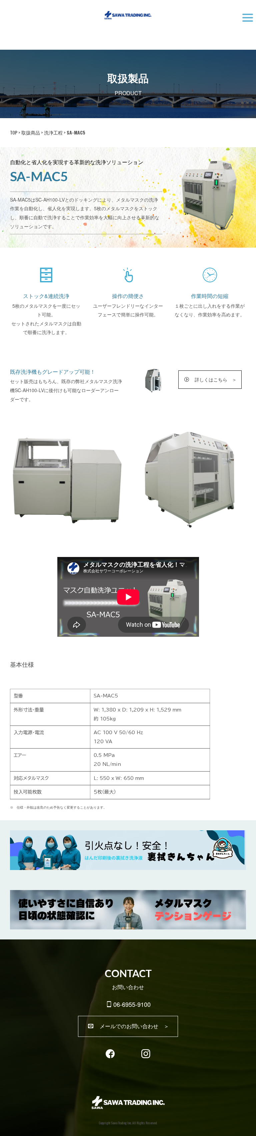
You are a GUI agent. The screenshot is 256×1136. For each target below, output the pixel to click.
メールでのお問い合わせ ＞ (131, 1026)
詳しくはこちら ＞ (213, 379)
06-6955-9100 (132, 1004)
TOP (13, 132)
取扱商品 (30, 132)
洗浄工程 (53, 132)
